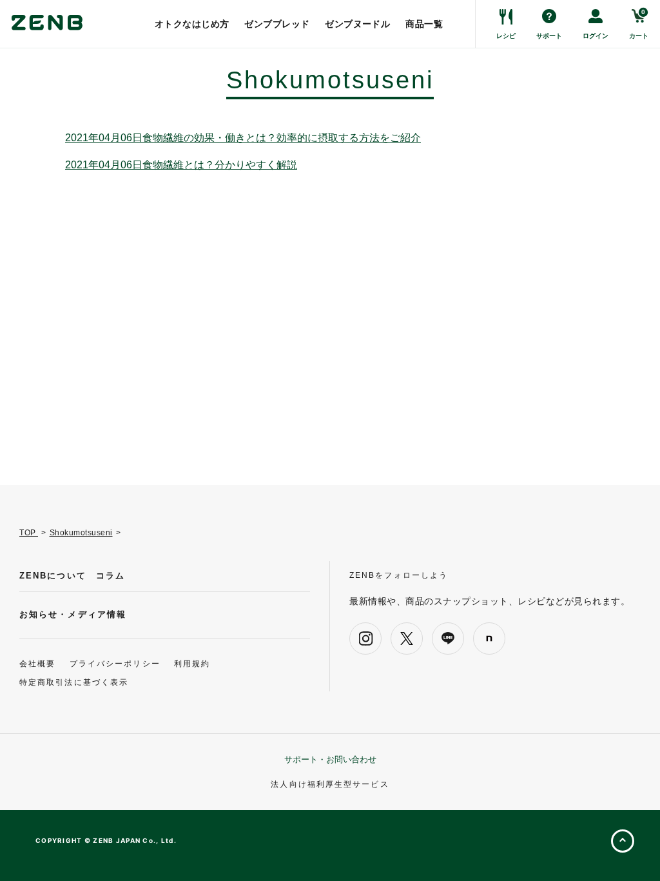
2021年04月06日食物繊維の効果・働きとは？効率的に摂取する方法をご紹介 (243, 138)
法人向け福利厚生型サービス (330, 784)
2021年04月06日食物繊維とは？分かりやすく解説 (181, 165)
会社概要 (37, 663)
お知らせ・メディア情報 (72, 614)
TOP (28, 532)
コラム (110, 575)
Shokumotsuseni (81, 532)
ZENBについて (52, 575)
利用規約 (192, 663)
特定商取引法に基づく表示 (73, 682)
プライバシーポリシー (115, 663)
